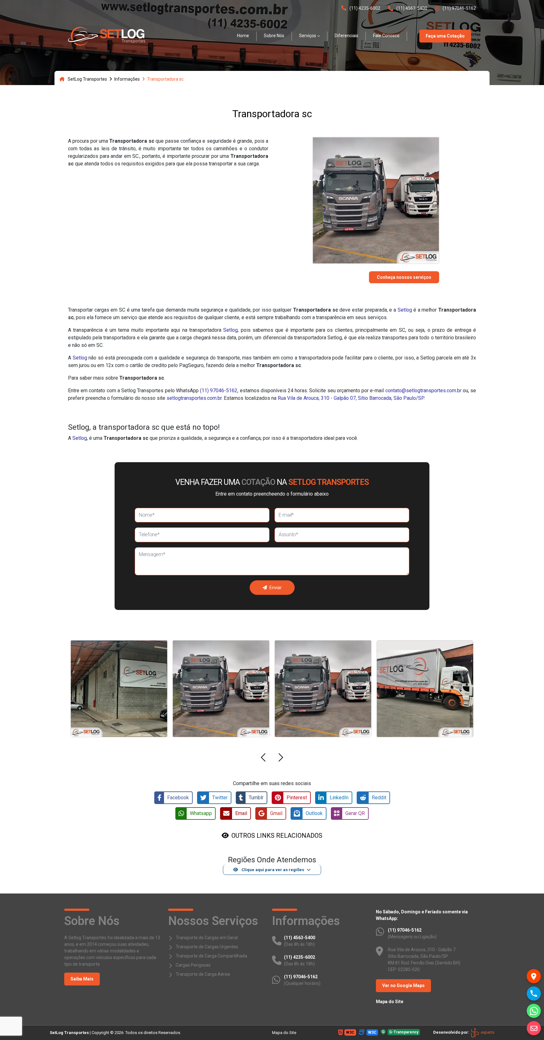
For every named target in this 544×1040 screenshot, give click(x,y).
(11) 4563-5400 (411, 8)
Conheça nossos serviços (404, 277)
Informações (127, 79)
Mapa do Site (389, 1001)
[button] (263, 758)
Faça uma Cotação (445, 35)
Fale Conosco (386, 35)
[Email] (534, 1028)
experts (487, 1032)
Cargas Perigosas (193, 965)
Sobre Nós (274, 35)
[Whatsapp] (534, 1011)
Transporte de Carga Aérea (203, 974)
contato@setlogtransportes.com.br (423, 391)
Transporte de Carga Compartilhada (211, 955)
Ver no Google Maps (403, 985)
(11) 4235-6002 (364, 8)
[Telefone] (534, 993)
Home (243, 35)
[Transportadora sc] (106, 36)
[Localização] (534, 976)
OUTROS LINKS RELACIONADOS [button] (276, 835)
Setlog (405, 310)
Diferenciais (346, 35)
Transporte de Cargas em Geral (207, 937)
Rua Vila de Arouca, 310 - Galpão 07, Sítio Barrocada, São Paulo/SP (351, 398)
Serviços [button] (307, 35)
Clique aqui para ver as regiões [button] (272, 869)
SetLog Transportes (87, 79)
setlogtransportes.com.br (194, 398)
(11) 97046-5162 (459, 8)
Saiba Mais (82, 978)
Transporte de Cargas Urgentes (207, 946)
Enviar (275, 587)
